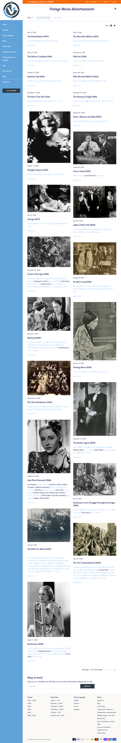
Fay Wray (84, 447)
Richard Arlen (94, 447)
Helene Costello (78, 229)
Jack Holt (76, 447)
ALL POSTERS (11, 91)
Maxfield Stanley (53, 569)
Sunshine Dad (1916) (35, 76)
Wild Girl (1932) (80, 56)
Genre (5, 41)
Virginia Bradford (56, 223)
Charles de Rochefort (94, 567)
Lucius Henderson (61, 61)
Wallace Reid (54, 563)
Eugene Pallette (42, 17)
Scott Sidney (63, 286)
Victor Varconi (43, 223)
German (76, 703)
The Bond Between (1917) (38, 36)
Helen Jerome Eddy (92, 41)
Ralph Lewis (48, 560)
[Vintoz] (11, 10)
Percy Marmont (53, 342)
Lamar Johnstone (33, 61)
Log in (88, 2)
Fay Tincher (46, 81)
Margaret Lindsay (51, 648)
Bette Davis (40, 648)
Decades (5, 30)
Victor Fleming (32, 350)
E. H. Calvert (88, 450)
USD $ (105, 2)
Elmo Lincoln (32, 278)
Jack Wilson (56, 284)
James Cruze (100, 175)
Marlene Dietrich (33, 174)
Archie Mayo (37, 656)
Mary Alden (38, 560)
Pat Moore (85, 570)
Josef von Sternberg (57, 174)
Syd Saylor (108, 450)
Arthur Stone (60, 654)
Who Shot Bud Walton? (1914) (85, 76)
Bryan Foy (97, 232)
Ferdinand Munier (33, 495)
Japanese (76, 709)
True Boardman (53, 278)
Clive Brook (45, 174)
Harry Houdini (78, 175)
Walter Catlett (55, 487)
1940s (29, 703)
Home (5, 25)
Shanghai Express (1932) (37, 170)
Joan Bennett (89, 61)
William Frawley (49, 490)
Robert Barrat (32, 651)
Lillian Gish (77, 510)
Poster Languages (79, 697)
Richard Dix (108, 572)
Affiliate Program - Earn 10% (105, 715)
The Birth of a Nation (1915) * (39, 549)
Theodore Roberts (79, 567)
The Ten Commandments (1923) (86, 562)
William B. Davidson (47, 654)
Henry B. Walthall (52, 558)
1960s (29, 709)
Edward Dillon (57, 81)
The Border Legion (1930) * (84, 442)
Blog (4, 76)
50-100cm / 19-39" (57, 703)
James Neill (94, 570)
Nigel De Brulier (50, 406)
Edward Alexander (100, 289)
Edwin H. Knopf (85, 452)
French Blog (101, 706)
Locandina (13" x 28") (57, 715)
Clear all (57, 17)
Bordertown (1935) (35, 644)
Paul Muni (30, 648)
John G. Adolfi (57, 101)
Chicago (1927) (33, 219)
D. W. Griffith (96, 512)
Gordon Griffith (54, 281)
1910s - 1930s (31, 700)
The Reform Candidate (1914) (39, 56)
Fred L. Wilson (52, 286)
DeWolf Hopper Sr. (34, 81)
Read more (31, 45)
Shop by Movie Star (9, 52)
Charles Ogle (78, 578)
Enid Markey (42, 278)
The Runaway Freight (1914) (85, 96)
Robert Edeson (109, 575)
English (76, 700)
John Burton (43, 41)
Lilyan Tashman (78, 372)
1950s (29, 706)
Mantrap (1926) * (34, 337)
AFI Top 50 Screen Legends (9, 58)
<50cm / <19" (55, 700)
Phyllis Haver (32, 223)
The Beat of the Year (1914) (38, 96)
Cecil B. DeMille (100, 578)
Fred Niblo (58, 409)
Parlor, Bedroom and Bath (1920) (87, 116)
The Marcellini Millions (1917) (86, 36)
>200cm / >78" (56, 712)
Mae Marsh (87, 510)
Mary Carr (100, 229)
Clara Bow (43, 342)
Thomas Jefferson (34, 284)
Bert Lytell (76, 286)
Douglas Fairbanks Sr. (35, 406)
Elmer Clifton (40, 566)
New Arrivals (7, 71)
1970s (29, 712)
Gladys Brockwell (87, 232)
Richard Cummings (80, 101)
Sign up (87, 686)
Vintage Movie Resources (105, 709)
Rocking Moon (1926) (82, 367)
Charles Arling (99, 286)
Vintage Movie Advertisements (106, 712)
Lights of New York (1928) (84, 225)
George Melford (101, 372)
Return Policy (101, 718)
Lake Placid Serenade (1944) (39, 480)
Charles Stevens (41, 347)
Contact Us (6, 82)
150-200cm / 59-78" (57, 709)
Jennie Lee (63, 569)
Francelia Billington (47, 61)
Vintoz (99, 697)
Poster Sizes (7, 46)
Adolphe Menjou (46, 409)
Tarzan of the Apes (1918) (38, 274)
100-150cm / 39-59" (57, 706)
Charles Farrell (78, 61)
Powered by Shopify (44, 739)
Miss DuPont (52, 347)
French (76, 706)
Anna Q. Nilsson (87, 286)
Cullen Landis (90, 229)
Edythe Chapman (97, 572)
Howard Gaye (44, 571)
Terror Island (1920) (81, 171)
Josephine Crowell (50, 345)
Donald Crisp (53, 41)
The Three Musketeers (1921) (39, 402)
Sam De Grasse (78, 81)
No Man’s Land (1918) (82, 281)
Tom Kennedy (38, 345)
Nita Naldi (99, 575)
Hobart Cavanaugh (58, 651)
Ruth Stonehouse (91, 121)
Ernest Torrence (32, 342)
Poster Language (8, 35)
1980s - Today (31, 715)
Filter (29, 17)
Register (93, 2)
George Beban (32, 41)
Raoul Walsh (99, 61)
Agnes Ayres (88, 578)
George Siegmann (63, 406)
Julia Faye (76, 570)
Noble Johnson (84, 572)
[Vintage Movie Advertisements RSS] (115, 9)
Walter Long (32, 563)
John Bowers (89, 372)
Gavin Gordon (33, 654)
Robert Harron (97, 510)
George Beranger (39, 569)
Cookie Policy (101, 733)
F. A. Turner (108, 510)
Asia (4, 66)
